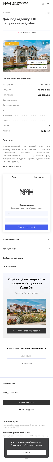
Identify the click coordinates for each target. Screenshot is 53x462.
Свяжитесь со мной (26, 227)
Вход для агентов (10, 392)
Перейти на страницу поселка (26, 331)
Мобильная (26, 363)
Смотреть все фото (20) (37, 67)
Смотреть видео (37, 62)
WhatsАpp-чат (28, 409)
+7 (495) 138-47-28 (26, 402)
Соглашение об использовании (26, 445)
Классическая (26, 356)
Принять (26, 452)
